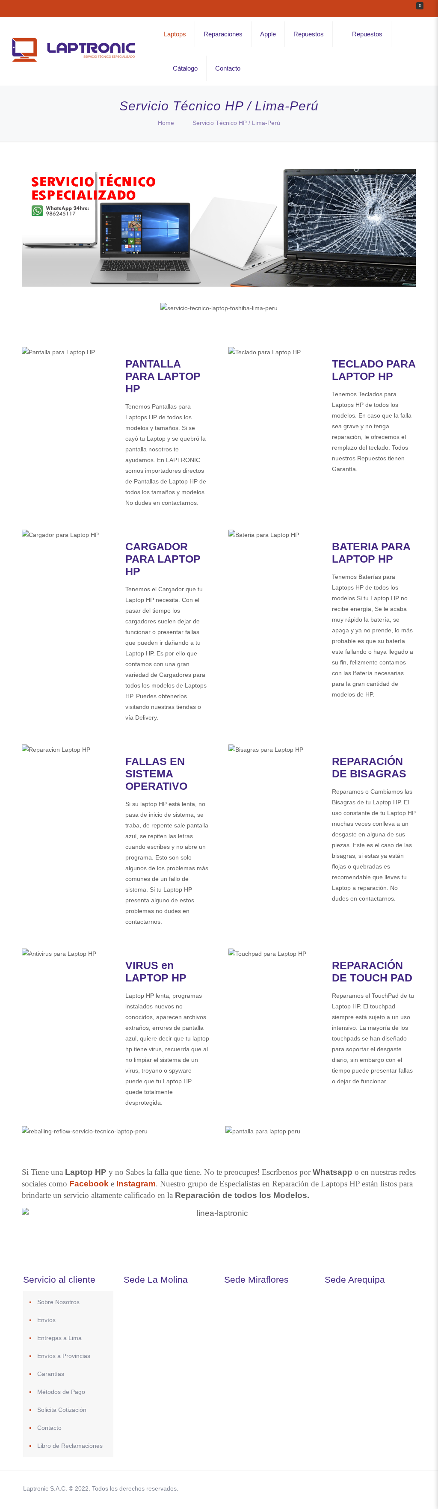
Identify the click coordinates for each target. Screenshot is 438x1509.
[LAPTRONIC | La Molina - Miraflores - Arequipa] (73, 63)
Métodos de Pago (61, 1391)
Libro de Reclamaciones (70, 1445)
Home (166, 122)
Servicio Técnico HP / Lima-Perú (236, 122)
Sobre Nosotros (58, 1302)
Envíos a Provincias (63, 1355)
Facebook (89, 1183)
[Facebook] (326, 1488)
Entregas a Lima (59, 1337)
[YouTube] (349, 1488)
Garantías (50, 1373)
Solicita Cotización (61, 1409)
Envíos (46, 1319)
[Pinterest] (360, 1488)
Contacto (49, 1427)
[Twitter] (337, 1488)
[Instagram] (372, 1488)
